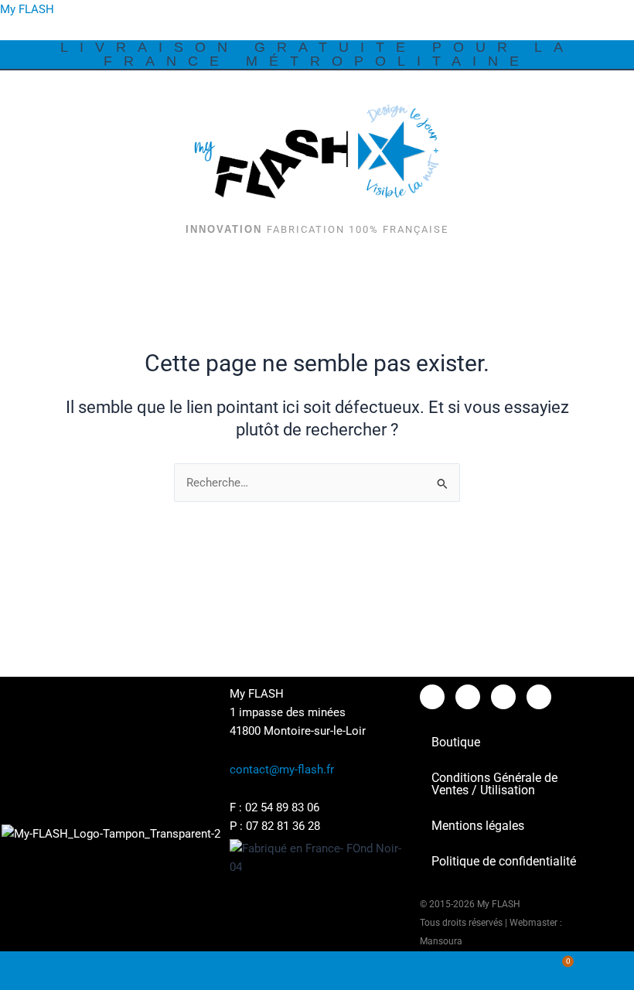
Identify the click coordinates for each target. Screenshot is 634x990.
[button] (614, 91)
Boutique (455, 742)
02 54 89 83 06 (282, 807)
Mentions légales (477, 825)
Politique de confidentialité (503, 861)
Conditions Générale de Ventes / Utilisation (494, 783)
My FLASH (27, 9)
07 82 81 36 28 (283, 826)
